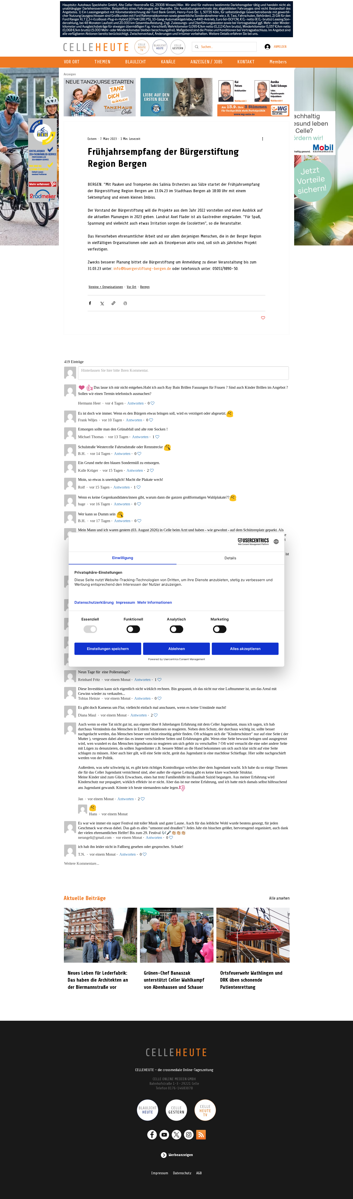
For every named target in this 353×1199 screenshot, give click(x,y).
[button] (169, 62)
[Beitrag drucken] (125, 303)
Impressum (159, 1173)
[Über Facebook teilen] (90, 303)
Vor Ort (131, 287)
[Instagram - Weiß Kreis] (189, 1134)
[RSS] (201, 1134)
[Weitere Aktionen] (262, 139)
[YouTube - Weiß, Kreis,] (164, 1134)
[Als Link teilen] (113, 303)
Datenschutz (182, 1173)
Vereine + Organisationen (106, 287)
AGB (199, 1173)
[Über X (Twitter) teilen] (101, 303)
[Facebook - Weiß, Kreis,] (152, 1134)
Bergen (145, 287)
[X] (176, 1134)
